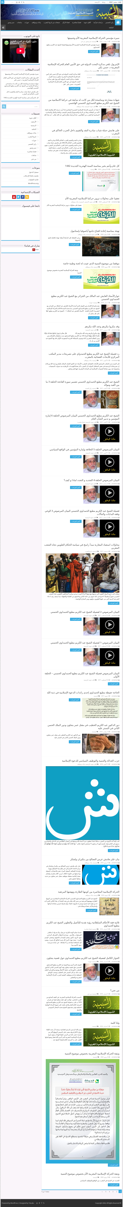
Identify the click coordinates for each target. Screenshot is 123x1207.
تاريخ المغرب (88, 551)
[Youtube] (17, 2)
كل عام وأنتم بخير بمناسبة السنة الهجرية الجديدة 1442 (92, 165)
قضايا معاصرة (76, 22)
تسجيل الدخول (34, 172)
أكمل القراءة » (93, 51)
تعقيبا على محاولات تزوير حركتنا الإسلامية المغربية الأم (92, 198)
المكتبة (111, 27)
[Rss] (24, 2)
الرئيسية (94, 41)
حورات (27, 22)
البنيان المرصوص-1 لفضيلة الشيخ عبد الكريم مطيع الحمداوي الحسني (85, 642)
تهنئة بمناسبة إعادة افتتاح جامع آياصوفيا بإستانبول (95, 230)
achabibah (115, 41)
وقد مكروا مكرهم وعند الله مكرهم (102, 326)
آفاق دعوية (87, 22)
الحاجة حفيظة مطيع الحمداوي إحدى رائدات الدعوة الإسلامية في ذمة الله (83, 692)
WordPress (14, 1203)
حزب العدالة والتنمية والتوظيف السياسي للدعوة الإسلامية (90, 760)
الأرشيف (97, 2)
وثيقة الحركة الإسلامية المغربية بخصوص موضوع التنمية (92, 1053)
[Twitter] (19, 2)
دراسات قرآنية (98, 22)
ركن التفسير (109, 22)
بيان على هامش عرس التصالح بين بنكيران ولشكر (94, 859)
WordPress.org (33, 183)
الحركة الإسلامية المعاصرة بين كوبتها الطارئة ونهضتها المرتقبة (88, 891)
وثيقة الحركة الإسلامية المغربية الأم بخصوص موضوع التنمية (90, 1173)
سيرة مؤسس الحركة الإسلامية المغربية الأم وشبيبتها (93, 37)
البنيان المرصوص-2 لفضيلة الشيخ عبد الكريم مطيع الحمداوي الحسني (85, 611)
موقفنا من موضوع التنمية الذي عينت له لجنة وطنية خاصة (91, 263)
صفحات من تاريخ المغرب (52, 22)
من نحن (83, 41)
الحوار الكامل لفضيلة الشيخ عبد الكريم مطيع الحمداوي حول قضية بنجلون (83, 958)
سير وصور (11, 22)
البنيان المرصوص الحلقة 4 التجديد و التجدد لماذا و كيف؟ (91, 480)
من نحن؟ (114, 990)
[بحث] (2, 2)
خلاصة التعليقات (33, 180)
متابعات (19, 22)
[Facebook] (21, 2)
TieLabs (31, 1203)
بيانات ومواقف (36, 22)
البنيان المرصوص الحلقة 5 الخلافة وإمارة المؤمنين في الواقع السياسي (84, 449)
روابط (103, 2)
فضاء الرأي (66, 22)
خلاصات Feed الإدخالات (31, 176)
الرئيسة (118, 22)
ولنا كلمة (115, 1022)
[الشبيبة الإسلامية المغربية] (61, 12)
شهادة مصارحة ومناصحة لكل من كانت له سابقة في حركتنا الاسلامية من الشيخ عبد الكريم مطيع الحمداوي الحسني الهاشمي (21, 86)
